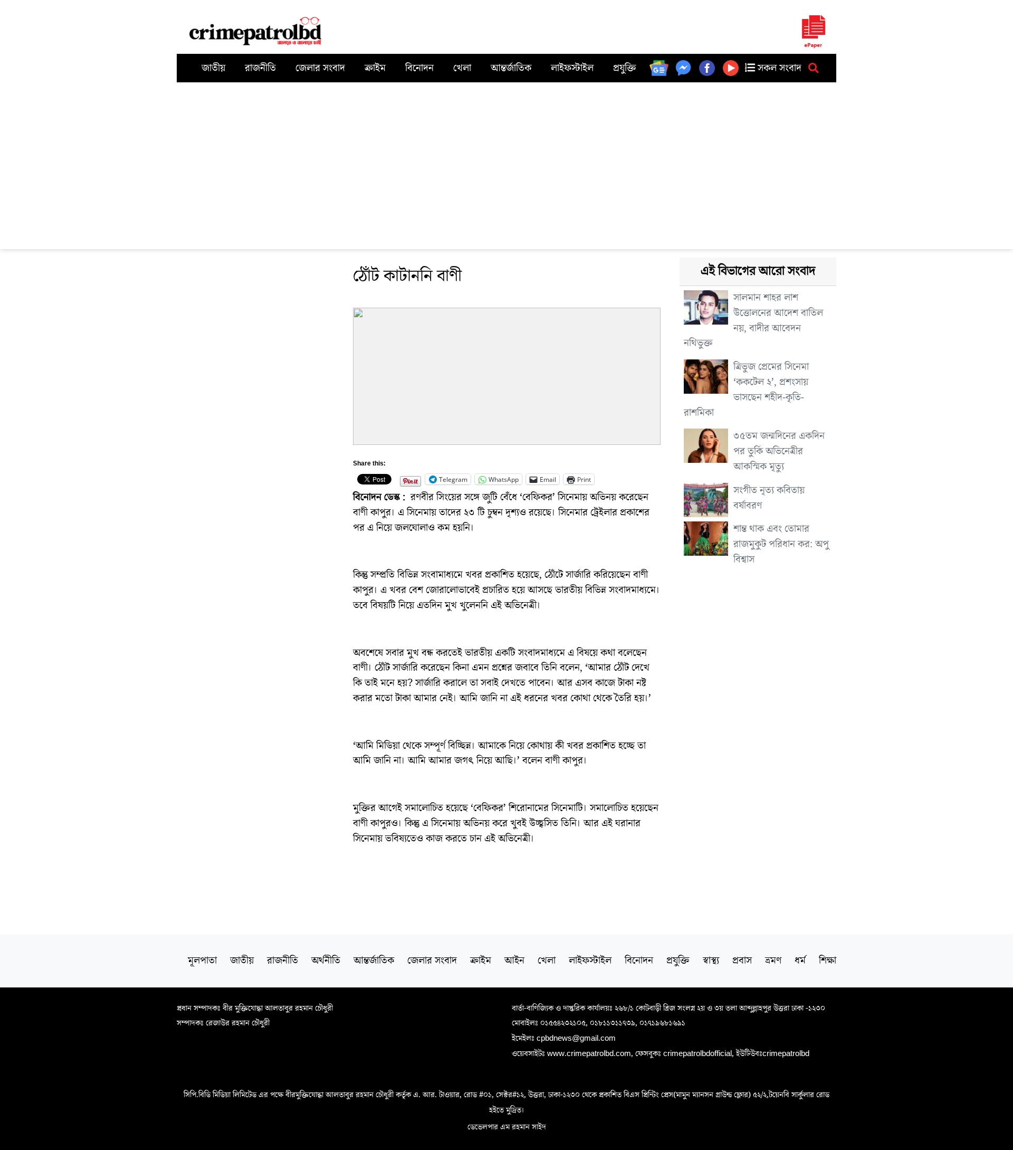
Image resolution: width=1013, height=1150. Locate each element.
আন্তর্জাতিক (511, 68)
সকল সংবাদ (778, 68)
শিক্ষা (827, 960)
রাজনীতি (260, 68)
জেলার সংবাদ (320, 68)
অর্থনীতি (325, 960)
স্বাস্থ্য (711, 960)
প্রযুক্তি (624, 68)
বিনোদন (419, 68)
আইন (514, 960)
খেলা (462, 68)
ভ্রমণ (773, 960)
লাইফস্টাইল (572, 68)
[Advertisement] (506, 161)
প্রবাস (742, 960)
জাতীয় (213, 68)
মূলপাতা (202, 960)
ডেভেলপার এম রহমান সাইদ (506, 1127)
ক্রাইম (375, 68)
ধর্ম (800, 960)
